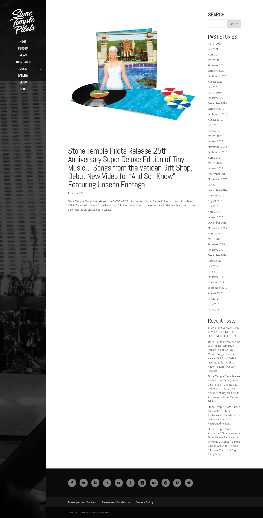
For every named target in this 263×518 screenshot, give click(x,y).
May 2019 (213, 130)
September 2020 (217, 76)
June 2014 (213, 271)
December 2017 (217, 174)
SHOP (23, 89)
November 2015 (217, 228)
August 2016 (215, 201)
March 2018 (214, 163)
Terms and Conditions (116, 502)
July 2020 (213, 87)
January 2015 (215, 250)
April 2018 (214, 157)
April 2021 (214, 54)
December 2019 (217, 103)
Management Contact (82, 502)
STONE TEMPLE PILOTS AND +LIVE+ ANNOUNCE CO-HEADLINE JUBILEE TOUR (224, 332)
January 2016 (215, 217)
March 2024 (214, 43)
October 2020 (216, 71)
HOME (23, 42)
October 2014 (216, 260)
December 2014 (217, 255)
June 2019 (213, 125)
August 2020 (215, 81)
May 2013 (213, 309)
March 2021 (214, 60)
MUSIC (23, 69)
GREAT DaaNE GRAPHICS (97, 512)
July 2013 (213, 298)
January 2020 (215, 98)
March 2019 (214, 136)
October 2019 (216, 109)
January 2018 (215, 168)
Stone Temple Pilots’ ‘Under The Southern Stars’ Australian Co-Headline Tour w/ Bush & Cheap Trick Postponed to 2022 (224, 415)
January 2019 (215, 141)
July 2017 (213, 185)
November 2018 (217, 147)
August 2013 (215, 293)
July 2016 (213, 206)
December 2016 (217, 190)
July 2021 (213, 49)
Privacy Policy (144, 502)
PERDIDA (23, 48)
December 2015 (217, 222)
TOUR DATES (23, 62)
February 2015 (216, 244)
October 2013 (216, 282)
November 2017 (217, 179)
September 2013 (217, 288)
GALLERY (23, 75)
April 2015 (214, 233)
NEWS (23, 55)
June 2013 (213, 304)
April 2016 (214, 212)
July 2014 (213, 266)
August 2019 (215, 119)
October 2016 (216, 195)
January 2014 (215, 277)
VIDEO (23, 82)
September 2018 (217, 152)
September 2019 (217, 114)
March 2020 (214, 92)
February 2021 (216, 65)
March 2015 (214, 239)
